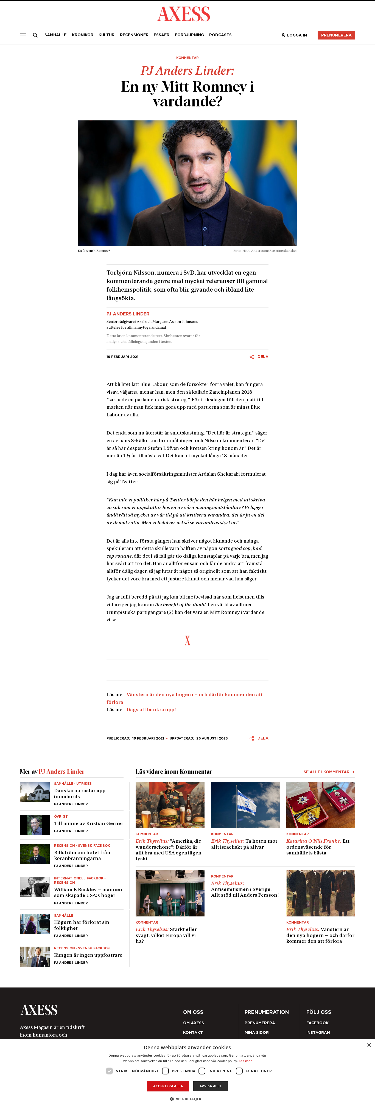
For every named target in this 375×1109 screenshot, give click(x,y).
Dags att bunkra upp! (151, 710)
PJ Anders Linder (128, 314)
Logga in (297, 35)
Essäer (161, 35)
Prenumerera (336, 35)
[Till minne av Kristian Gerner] (72, 825)
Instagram (318, 1032)
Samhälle (55, 35)
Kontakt (193, 1032)
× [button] (369, 1045)
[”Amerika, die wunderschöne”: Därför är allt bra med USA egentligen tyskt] (170, 822)
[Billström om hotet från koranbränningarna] (72, 856)
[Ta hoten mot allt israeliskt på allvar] (245, 822)
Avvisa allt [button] (210, 1086)
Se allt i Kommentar (326, 772)
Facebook (317, 1023)
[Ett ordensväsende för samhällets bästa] (320, 822)
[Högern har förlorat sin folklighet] (72, 926)
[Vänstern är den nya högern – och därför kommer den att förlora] (320, 907)
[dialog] (187, 1074)
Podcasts (220, 35)
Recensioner (134, 35)
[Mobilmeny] (23, 35)
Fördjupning (189, 35)
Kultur (106, 35)
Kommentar (187, 58)
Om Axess (193, 1023)
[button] (188, 1099)
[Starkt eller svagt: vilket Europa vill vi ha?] (170, 907)
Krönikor (82, 35)
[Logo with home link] (86, 1010)
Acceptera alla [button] (168, 1086)
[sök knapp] (35, 35)
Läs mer (245, 1061)
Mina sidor (257, 1032)
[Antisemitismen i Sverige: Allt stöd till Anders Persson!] (245, 907)
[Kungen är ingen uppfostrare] (72, 954)
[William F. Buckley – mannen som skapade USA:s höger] (72, 890)
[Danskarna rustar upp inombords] (72, 796)
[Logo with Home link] (183, 13)
